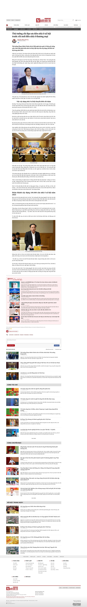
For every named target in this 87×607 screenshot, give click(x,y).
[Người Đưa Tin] (28, 588)
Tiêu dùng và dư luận (42, 571)
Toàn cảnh (16, 25)
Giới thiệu (65, 587)
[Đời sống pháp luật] (68, 604)
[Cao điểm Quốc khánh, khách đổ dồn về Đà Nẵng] (15, 298)
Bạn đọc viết (15, 582)
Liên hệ (8, 20)
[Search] (73, 20)
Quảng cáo (18, 20)
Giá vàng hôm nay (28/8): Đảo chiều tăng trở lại (32, 506)
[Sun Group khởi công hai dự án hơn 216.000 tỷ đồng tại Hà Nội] (15, 291)
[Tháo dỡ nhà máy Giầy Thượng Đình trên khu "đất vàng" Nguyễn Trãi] (12, 550)
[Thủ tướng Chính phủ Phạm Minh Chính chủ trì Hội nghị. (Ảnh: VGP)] (33, 80)
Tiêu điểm (16, 29)
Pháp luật (27, 25)
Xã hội (46, 25)
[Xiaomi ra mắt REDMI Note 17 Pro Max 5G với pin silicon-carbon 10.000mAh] (15, 284)
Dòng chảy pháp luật (30, 563)
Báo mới (78, 587)
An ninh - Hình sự (29, 569)
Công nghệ (40, 572)
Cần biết (65, 566)
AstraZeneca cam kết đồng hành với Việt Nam (32, 373)
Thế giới (41, 29)
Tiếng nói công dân (29, 568)
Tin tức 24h (72, 587)
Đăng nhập (56, 345)
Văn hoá (52, 566)
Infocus (76, 25)
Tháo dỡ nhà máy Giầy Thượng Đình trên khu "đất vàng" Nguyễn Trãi (38, 547)
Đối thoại (35, 29)
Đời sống (56, 25)
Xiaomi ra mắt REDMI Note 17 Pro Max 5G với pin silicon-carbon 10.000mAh (39, 282)
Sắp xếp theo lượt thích (49, 349)
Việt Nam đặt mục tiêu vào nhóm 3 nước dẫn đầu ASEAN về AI (36, 309)
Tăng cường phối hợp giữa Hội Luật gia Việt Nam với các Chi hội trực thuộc (40, 362)
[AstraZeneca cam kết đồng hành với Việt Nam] (12, 376)
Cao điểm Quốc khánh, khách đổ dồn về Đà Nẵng (33, 295)
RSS (60, 587)
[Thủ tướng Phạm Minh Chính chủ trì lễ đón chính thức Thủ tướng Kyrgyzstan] (12, 356)
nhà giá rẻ (21, 334)
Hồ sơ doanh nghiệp (42, 568)
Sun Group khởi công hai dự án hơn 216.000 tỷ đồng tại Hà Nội (36, 289)
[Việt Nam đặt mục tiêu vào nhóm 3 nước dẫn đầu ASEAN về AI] (15, 312)
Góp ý (13, 20)
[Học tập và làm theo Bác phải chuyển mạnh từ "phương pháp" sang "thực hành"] (12, 461)
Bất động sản (40, 563)
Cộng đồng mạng (66, 568)
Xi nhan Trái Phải (16, 580)
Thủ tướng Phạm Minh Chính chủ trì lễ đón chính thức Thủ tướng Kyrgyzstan (37, 353)
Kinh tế (37, 25)
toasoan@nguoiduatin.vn (11, 603)
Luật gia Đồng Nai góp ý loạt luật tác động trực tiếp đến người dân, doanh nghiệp (39, 303)
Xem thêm (34, 438)
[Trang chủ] (43, 20)
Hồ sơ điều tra (28, 566)
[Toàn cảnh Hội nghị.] (33, 147)
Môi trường (53, 568)
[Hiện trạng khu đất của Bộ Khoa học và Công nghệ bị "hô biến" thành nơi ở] (12, 520)
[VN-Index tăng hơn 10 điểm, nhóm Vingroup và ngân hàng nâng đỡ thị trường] (12, 412)
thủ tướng (31, 334)
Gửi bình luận (11, 345)
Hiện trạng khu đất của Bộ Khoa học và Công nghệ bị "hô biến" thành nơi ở (40, 516)
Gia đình (65, 563)
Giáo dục (52, 564)
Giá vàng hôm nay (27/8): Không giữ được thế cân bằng (34, 537)
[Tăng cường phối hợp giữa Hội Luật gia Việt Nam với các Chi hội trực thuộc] (12, 366)
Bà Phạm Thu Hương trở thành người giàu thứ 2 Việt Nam (35, 419)
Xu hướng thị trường (42, 569)
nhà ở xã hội (11, 334)
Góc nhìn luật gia (29, 564)
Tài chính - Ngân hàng (42, 564)
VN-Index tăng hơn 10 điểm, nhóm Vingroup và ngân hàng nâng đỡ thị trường (39, 409)
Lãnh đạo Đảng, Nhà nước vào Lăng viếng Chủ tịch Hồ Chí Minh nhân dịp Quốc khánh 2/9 (39, 478)
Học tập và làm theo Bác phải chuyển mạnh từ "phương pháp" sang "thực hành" (39, 458)
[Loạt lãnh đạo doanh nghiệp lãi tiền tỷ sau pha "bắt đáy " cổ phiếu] (12, 433)
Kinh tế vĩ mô (40, 566)
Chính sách (22, 29)
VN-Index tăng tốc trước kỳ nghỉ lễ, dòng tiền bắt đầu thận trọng (37, 399)
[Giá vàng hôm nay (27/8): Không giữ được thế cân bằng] (12, 540)
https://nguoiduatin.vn (9, 591)
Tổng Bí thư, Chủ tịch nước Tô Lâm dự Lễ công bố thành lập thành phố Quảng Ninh (39, 447)
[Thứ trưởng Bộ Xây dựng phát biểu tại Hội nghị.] (33, 235)
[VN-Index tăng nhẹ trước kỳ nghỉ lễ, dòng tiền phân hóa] (12, 392)
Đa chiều (66, 25)
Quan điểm (15, 579)
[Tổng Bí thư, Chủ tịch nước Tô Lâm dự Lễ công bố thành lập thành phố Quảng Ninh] (12, 450)
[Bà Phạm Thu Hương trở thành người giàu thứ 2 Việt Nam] (12, 422)
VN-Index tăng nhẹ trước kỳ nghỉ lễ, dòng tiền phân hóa (35, 388)
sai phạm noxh (16, 334)
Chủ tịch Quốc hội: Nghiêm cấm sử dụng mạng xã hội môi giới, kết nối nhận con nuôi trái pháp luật (40, 489)
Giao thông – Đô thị (54, 569)
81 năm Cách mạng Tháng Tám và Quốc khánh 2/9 (53, 27)
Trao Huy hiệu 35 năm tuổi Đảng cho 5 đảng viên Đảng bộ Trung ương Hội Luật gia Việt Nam (40, 468)
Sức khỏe (65, 564)
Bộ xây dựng (27, 334)
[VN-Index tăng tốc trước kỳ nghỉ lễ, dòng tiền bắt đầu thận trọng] (12, 402)
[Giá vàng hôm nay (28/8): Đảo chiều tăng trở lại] (12, 509)
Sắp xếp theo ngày (58, 349)
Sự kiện (29, 29)
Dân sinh (52, 563)
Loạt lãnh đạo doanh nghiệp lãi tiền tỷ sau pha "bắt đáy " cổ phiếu (37, 429)
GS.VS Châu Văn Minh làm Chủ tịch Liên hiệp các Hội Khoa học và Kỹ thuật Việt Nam (40, 317)
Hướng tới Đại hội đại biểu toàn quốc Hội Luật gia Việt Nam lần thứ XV (74, 27)
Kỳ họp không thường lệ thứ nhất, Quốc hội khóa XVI (34, 27)
